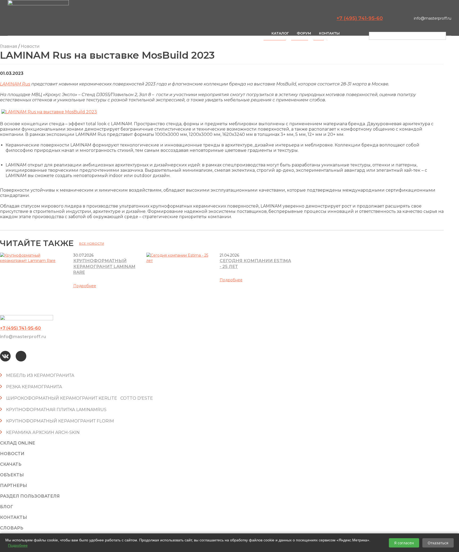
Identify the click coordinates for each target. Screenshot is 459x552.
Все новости (91, 243)
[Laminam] (49, 111)
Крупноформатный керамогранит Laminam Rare (104, 266)
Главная (8, 46)
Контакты (329, 33)
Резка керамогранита (34, 386)
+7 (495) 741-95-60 (360, 18)
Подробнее (84, 285)
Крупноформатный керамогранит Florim (60, 421)
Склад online (17, 443)
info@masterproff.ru (432, 18)
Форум (304, 33)
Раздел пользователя (30, 496)
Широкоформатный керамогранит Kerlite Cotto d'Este (79, 398)
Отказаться (438, 542)
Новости (30, 46)
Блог (6, 506)
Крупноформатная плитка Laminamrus (56, 409)
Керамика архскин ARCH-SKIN (43, 432)
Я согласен (404, 542)
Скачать (11, 464)
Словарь (11, 528)
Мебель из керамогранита (40, 375)
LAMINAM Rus (15, 84)
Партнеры (13, 485)
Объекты (12, 474)
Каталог (280, 33)
